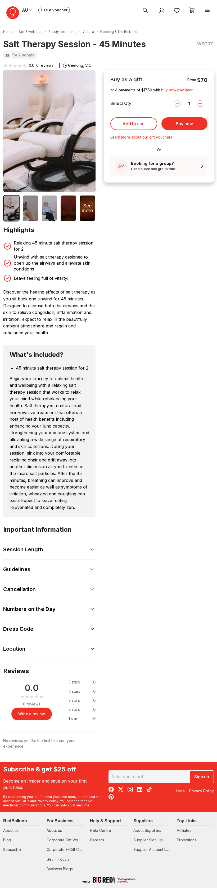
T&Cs (25, 801)
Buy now (184, 123)
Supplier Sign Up (148, 840)
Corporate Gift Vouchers (68, 840)
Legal (181, 791)
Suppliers (143, 821)
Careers (97, 840)
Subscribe (12, 849)
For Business (60, 821)
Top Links (187, 821)
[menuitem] (145, 10)
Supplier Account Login (153, 849)
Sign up (201, 776)
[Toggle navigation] (207, 10)
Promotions (186, 840)
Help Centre (100, 830)
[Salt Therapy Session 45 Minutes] (11, 208)
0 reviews (44, 65)
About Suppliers (147, 830)
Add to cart (134, 123)
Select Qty (120, 103)
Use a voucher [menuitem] (55, 10)
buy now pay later (177, 90)
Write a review (31, 714)
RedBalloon (15, 821)
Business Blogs (60, 869)
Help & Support (105, 821)
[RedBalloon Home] (12, 12)
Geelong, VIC (79, 65)
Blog (7, 840)
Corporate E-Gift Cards (67, 849)
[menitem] (177, 10)
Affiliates (184, 830)
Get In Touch (58, 859)
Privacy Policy (47, 801)
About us (11, 830)
